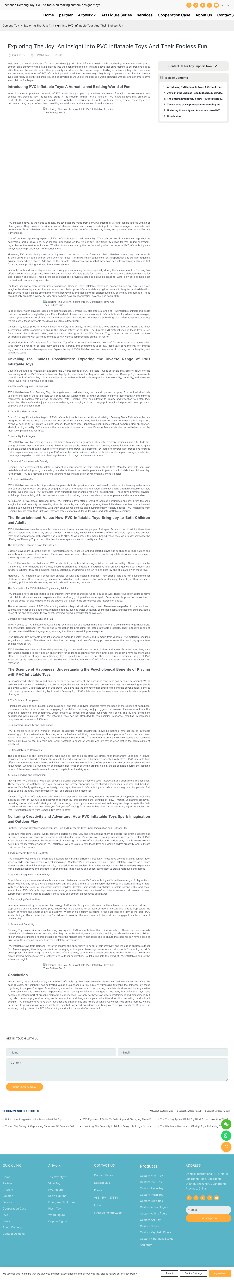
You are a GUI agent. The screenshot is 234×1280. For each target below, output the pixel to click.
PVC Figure (55, 1189)
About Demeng (12, 1227)
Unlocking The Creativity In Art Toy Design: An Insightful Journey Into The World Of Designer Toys (118, 1126)
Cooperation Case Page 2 (189, 1111)
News (6, 1221)
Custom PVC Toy (151, 1182)
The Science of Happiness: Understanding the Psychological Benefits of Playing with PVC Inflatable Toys (195, 104)
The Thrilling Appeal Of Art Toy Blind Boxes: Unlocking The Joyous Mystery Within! (195, 1119)
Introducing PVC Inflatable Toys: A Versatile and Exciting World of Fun (195, 87)
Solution (8, 1196)
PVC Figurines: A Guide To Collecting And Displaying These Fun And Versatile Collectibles (118, 1119)
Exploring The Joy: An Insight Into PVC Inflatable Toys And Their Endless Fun (73, 25)
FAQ (5, 1215)
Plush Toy (54, 1208)
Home (6, 1177)
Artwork (8, 1189)
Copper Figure (57, 1221)
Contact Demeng (14, 1233)
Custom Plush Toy (151, 1194)
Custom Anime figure (153, 1213)
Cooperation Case (14, 1208)
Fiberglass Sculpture (61, 1202)
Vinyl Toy (54, 1183)
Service (7, 1202)
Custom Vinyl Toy (151, 1175)
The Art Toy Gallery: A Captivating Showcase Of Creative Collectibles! (40, 1126)
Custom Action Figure (154, 1207)
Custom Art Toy (150, 1219)
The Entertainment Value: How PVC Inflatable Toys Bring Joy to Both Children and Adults (195, 98)
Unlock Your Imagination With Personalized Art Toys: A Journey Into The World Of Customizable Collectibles (34, 1119)
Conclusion (174, 116)
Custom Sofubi (149, 1226)
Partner (7, 1183)
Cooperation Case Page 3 (217, 1111)
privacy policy (129, 1273)
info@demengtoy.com (108, 1212)
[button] (233, 15)
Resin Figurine (57, 1196)
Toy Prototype (57, 1177)
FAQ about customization (161, 1111)
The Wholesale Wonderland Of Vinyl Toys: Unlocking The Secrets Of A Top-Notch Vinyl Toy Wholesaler (195, 1126)
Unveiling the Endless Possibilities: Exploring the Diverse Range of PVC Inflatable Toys (195, 92)
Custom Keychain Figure (155, 1232)
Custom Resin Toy (151, 1188)
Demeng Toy (11, 25)
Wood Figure (56, 1215)
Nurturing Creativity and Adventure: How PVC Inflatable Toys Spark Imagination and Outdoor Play (195, 110)
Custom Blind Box (151, 1201)
